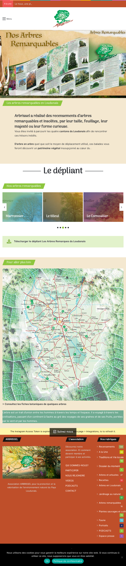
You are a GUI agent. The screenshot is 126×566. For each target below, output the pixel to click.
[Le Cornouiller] (103, 207)
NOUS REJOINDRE (75, 475)
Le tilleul (52, 216)
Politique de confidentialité (67, 561)
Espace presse (106, 536)
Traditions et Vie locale (111, 457)
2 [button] (60, 227)
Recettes (103, 480)
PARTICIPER (71, 470)
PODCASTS (71, 485)
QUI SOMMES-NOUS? (76, 465)
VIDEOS (69, 480)
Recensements (107, 446)
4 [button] (65, 227)
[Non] (122, 557)
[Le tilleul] (63, 207)
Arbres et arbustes (108, 475)
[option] (63, 63)
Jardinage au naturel (110, 494)
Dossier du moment (109, 466)
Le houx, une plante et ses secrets (33, 3)
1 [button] (57, 227)
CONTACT (70, 490)
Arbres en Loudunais (110, 485)
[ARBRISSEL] (63, 19)
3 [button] (63, 228)
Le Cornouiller (97, 216)
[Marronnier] (22, 207)
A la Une (103, 452)
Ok (47, 561)
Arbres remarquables (110, 502)
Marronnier (14, 216)
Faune (102, 520)
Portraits (103, 525)
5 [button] (68, 227)
